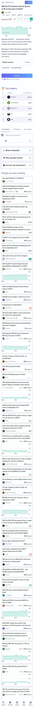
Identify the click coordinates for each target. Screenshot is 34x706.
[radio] (18, 19)
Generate (27, 62)
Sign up (28, 2)
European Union (16, 67)
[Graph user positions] (14, 18)
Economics (5, 67)
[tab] (6, 129)
